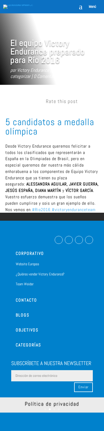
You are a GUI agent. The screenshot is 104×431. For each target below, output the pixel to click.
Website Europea (27, 264)
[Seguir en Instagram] (69, 240)
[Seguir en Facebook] (59, 240)
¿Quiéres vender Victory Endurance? (40, 274)
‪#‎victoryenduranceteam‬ (73, 209)
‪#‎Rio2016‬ (41, 209)
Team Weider (25, 284)
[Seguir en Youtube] (89, 240)
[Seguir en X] (79, 240)
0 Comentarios (47, 76)
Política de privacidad (52, 403)
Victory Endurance (33, 70)
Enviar (83, 387)
